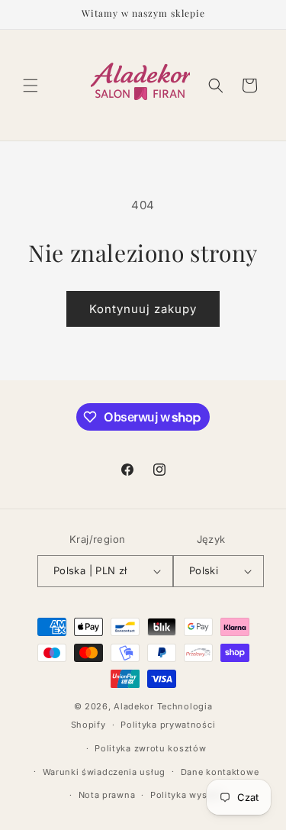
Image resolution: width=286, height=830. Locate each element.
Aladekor (134, 706)
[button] (30, 85)
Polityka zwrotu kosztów (150, 748)
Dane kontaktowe (220, 772)
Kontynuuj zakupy (143, 309)
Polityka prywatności (168, 724)
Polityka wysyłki (186, 795)
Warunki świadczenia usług (104, 772)
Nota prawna (107, 795)
